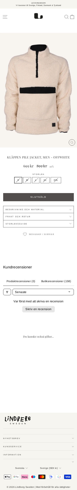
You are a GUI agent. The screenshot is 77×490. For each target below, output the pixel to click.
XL (45, 180)
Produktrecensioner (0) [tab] (21, 281)
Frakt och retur (18, 217)
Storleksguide (16, 224)
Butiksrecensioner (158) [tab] (56, 281)
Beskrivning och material (25, 209)
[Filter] (7, 292)
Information (12, 455)
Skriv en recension (38, 309)
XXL (56, 180)
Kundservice (12, 446)
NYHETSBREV (11, 438)
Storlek (38, 174)
